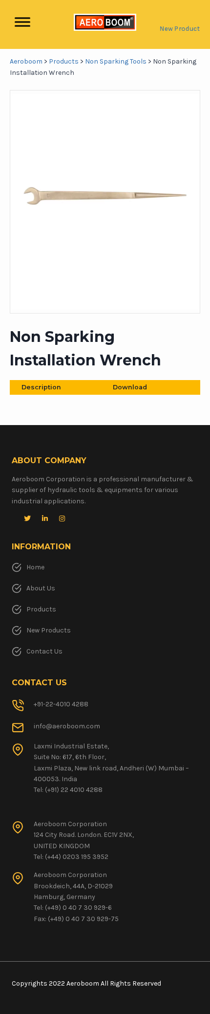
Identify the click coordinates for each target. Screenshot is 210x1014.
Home (35, 567)
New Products (48, 630)
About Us (40, 588)
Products (41, 609)
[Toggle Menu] (22, 22)
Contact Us (44, 651)
